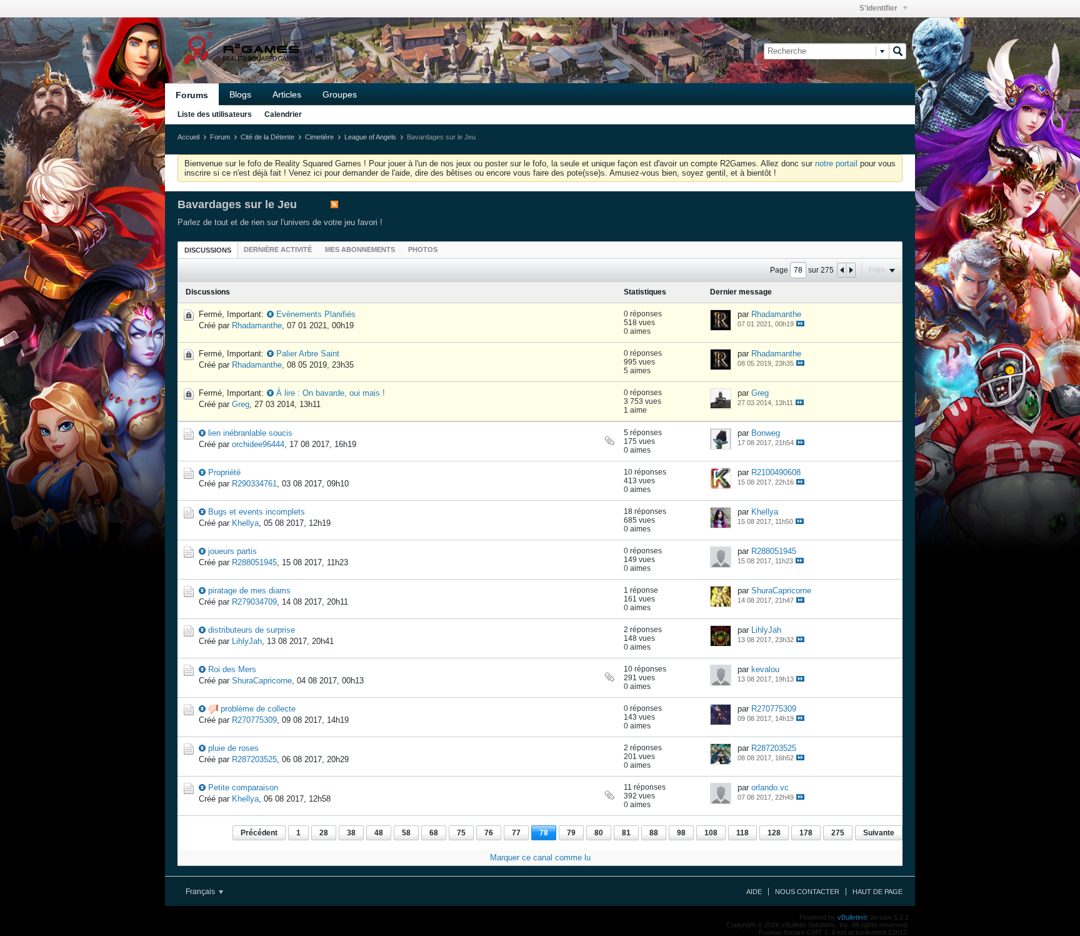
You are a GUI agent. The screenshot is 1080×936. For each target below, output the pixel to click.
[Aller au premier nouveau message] (270, 314)
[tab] (208, 249)
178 (805, 832)
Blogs (240, 94)
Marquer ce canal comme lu (540, 857)
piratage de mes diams (249, 590)
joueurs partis (232, 551)
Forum (220, 137)
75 (461, 832)
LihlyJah (247, 641)
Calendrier (283, 114)
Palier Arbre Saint (307, 353)
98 (681, 832)
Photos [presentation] (423, 249)
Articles (286, 94)
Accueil (188, 137)
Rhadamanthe (257, 325)
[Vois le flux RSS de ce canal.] (334, 205)
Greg (240, 404)
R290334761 (254, 483)
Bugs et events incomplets (256, 511)
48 (378, 832)
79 (571, 832)
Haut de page (877, 891)
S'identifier (879, 8)
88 (653, 832)
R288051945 (254, 562)
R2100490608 (776, 472)
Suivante (878, 832)
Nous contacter (807, 891)
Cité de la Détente (267, 137)
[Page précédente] (842, 270)
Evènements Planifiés (316, 314)
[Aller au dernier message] (800, 323)
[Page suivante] (850, 270)
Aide (754, 891)
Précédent (259, 832)
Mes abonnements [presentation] (360, 249)
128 (774, 832)
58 (406, 832)
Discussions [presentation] (207, 250)
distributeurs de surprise (251, 630)
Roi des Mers (232, 669)
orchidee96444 (258, 444)
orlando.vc (770, 787)
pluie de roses (233, 748)
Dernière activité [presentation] (278, 249)
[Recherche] (897, 51)
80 (598, 832)
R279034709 (254, 601)
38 (351, 832)
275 (837, 832)
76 (488, 832)
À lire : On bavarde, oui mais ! (330, 393)
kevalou (765, 669)
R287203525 (254, 759)
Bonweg (765, 433)
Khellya (245, 523)
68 (433, 832)
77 (516, 832)
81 (626, 832)
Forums (192, 95)
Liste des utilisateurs (215, 114)
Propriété (224, 472)
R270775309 (254, 720)
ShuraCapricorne (781, 590)
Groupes (339, 94)
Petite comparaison (243, 787)
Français (201, 891)
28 (323, 832)
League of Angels (370, 137)
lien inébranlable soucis (250, 433)
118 (742, 832)
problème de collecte (258, 708)
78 (543, 832)
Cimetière (319, 137)
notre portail (836, 163)
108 (711, 832)
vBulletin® (853, 917)
